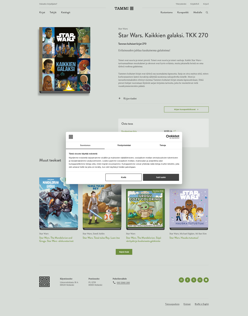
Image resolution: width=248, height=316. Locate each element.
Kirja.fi (206, 4)
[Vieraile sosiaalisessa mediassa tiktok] (206, 280)
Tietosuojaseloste (172, 304)
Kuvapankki (183, 12)
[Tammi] (124, 8)
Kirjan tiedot (130, 98)
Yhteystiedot (181, 4)
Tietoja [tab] (163, 145)
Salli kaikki (161, 177)
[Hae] (207, 12)
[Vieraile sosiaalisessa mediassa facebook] (187, 280)
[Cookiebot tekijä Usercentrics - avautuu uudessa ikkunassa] (168, 137)
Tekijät (53, 12)
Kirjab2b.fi (194, 4)
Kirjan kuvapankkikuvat (185, 109)
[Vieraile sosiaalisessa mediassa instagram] (181, 280)
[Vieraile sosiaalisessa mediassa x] (193, 280)
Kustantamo (167, 12)
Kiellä (123, 177)
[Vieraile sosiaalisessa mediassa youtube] (200, 280)
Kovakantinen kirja (129, 132)
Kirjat (42, 12)
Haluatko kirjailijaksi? (48, 4)
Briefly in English (202, 304)
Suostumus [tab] (85, 145)
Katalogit (65, 12)
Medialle (197, 12)
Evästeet (187, 304)
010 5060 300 (123, 282)
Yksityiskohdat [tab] (124, 145)
